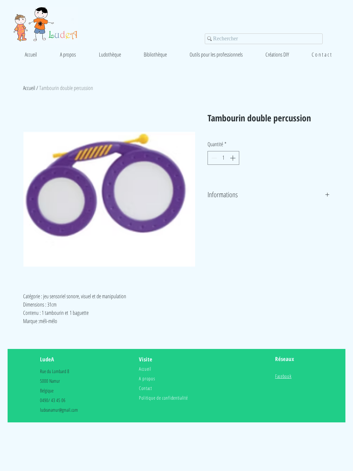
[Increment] (233, 157)
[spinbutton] (223, 157)
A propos (147, 378)
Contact (145, 388)
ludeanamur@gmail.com (59, 410)
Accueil (29, 88)
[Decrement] (213, 157)
